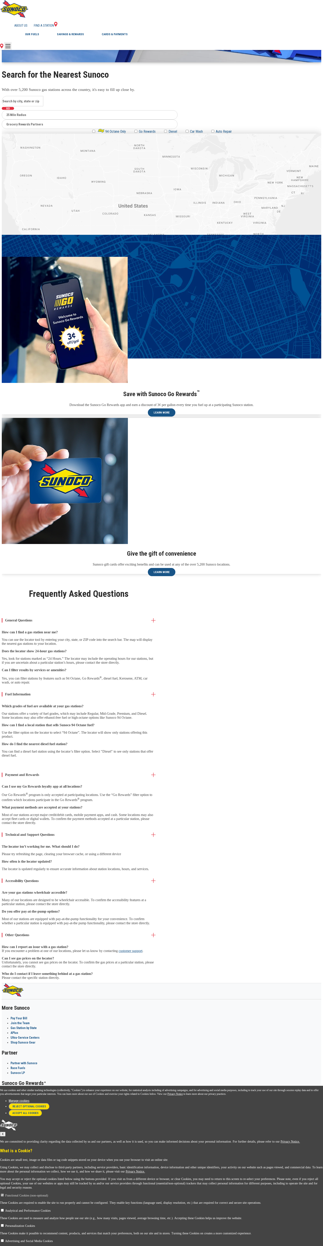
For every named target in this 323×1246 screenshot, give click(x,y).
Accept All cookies (25, 1113)
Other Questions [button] (17, 935)
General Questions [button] (18, 620)
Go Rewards (147, 131)
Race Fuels (18, 1068)
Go (8, 108)
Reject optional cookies (29, 1106)
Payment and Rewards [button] (22, 775)
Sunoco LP (18, 1073)
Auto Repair (224, 131)
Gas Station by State (24, 1028)
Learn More (162, 412)
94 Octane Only (115, 131)
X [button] (3, 1134)
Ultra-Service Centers (25, 1037)
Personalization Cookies (20, 1226)
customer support (130, 951)
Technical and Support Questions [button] (29, 834)
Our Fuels (32, 34)
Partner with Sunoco (24, 1063)
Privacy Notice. (290, 1141)
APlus (14, 1033)
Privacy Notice (175, 1093)
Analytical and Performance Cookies (28, 1210)
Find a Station (44, 26)
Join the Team (20, 1023)
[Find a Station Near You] (1, 47)
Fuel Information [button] (18, 694)
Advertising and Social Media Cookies (29, 1241)
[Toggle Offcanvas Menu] (8, 46)
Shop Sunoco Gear (23, 1042)
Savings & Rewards (70, 34)
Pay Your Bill (19, 1018)
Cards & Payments (115, 34)
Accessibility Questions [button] (22, 881)
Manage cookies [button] (19, 1101)
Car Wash (196, 131)
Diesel (173, 131)
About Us (20, 26)
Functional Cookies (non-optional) (26, 1195)
